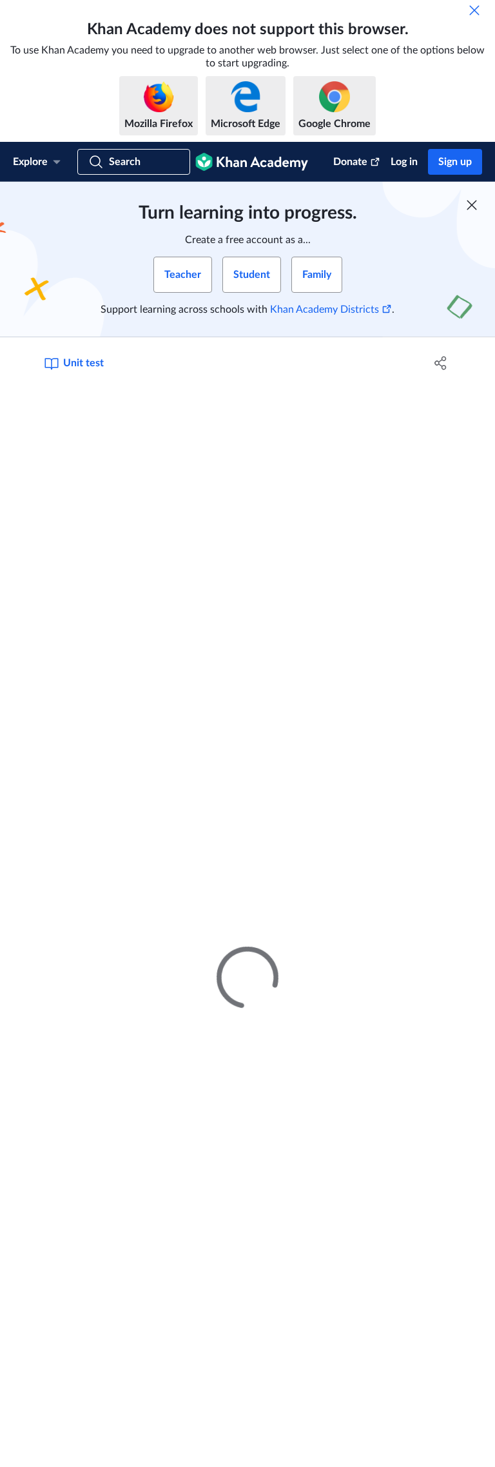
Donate (350, 162)
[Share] (441, 363)
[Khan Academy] (251, 162)
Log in (404, 162)
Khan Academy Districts (324, 309)
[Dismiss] (474, 10)
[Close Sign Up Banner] (472, 205)
